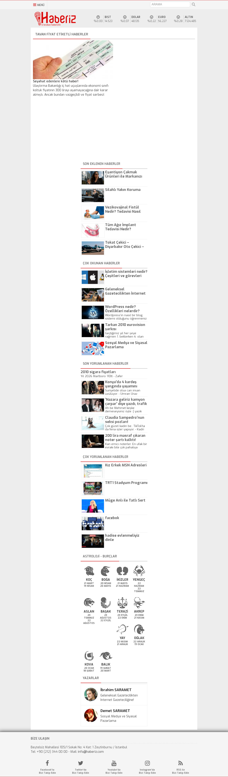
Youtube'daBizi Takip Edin (114, 771)
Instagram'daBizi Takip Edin (147, 771)
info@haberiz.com (91, 752)
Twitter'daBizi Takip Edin (80, 771)
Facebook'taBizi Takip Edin (47, 771)
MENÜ (41, 5)
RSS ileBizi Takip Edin (180, 771)
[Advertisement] (114, 129)
